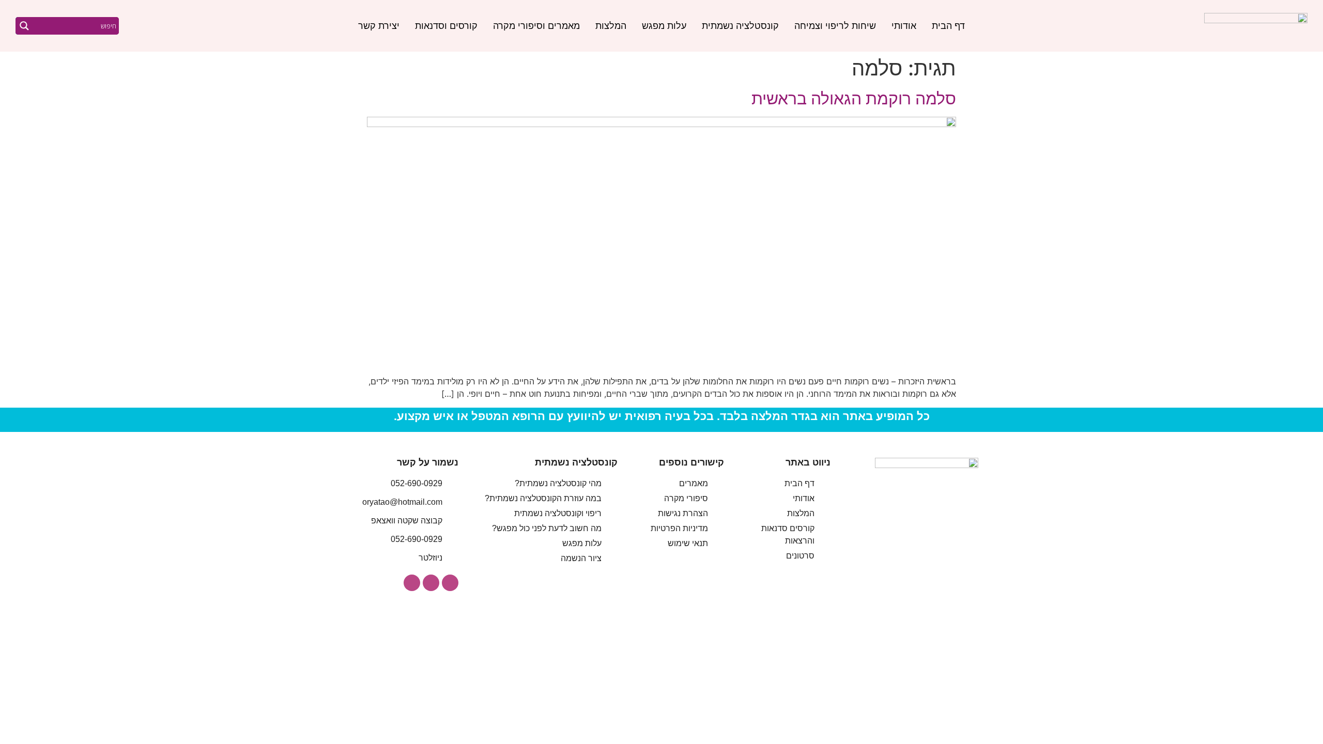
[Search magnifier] (24, 26)
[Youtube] (412, 583)
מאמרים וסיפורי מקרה (536, 26)
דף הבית (948, 26)
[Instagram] (450, 583)
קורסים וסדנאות (446, 26)
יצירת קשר (378, 26)
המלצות (610, 26)
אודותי (903, 26)
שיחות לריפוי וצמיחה (835, 26)
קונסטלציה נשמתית (740, 26)
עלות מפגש (664, 26)
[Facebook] (431, 583)
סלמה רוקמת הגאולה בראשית (853, 98)
